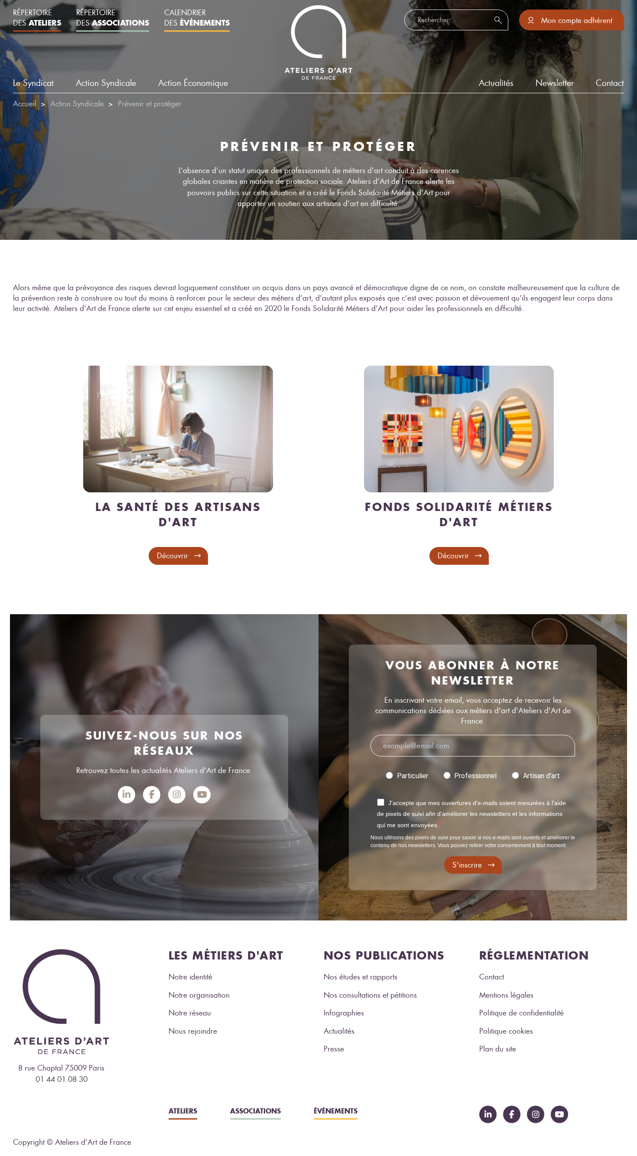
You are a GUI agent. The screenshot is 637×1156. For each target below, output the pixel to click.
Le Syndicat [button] (33, 83)
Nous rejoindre (193, 1031)
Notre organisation (199, 995)
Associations (255, 1111)
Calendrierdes (197, 18)
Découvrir (172, 555)
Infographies (344, 1013)
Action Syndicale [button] (106, 83)
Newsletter (555, 83)
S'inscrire (467, 865)
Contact (610, 83)
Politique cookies (506, 1031)
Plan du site (497, 1049)
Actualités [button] (496, 83)
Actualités (339, 1031)
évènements (336, 1111)
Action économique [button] (193, 83)
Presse (334, 1049)
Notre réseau (190, 1013)
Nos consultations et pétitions (370, 995)
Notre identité (190, 977)
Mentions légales (506, 995)
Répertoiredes (37, 18)
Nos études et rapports (360, 977)
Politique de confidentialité (521, 1013)
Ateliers (183, 1111)
